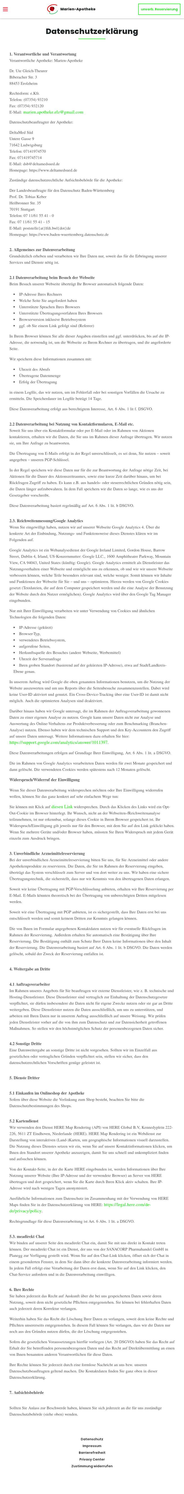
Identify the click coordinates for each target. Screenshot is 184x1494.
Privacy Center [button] (92, 1459)
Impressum (92, 1446)
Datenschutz (92, 1439)
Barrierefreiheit (92, 1452)
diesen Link (62, 806)
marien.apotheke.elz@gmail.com (53, 112)
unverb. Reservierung (159, 9)
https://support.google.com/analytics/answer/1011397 (58, 742)
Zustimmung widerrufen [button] (92, 1466)
